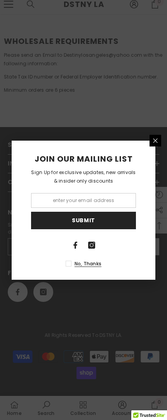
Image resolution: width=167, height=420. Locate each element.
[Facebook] (75, 245)
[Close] (155, 140)
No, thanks (88, 263)
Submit (83, 220)
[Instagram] (92, 245)
